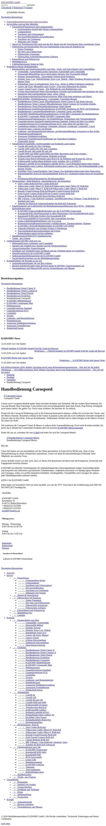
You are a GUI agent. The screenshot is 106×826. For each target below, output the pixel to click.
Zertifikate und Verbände (48, 251)
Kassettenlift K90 (42, 216)
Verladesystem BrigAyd (55, 159)
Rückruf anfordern (48, 266)
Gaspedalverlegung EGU (53, 124)
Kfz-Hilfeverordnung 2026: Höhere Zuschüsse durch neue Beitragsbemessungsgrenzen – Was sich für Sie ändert (50, 367)
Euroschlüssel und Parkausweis (25, 59)
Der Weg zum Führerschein (30, 51)
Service (22, 24)
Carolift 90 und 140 (35, 151)
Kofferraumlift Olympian (42, 156)
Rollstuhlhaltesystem (35, 233)
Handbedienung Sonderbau (58, 109)
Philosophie (32, 243)
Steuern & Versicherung (56, 44)
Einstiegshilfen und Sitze (53, 69)
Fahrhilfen (44, 99)
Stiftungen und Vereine (28, 42)
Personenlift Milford (53, 74)
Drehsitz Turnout (46, 76)
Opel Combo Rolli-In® (38, 183)
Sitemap (5, 548)
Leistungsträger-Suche (40, 29)
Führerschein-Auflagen (38, 56)
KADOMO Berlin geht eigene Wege (17, 358)
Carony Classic (50, 89)
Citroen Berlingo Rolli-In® (41, 196)
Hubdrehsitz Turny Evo (56, 84)
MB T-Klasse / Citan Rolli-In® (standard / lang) (42, 742)
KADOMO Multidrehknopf (58, 114)
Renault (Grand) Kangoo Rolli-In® (48, 191)
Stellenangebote (36, 256)
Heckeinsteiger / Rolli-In (41, 181)
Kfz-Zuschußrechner (36, 37)
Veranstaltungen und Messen (43, 268)
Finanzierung (32, 27)
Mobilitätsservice (19, 61)
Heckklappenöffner (41, 178)
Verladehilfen (43, 144)
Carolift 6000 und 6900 (52, 154)
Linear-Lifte (39, 221)
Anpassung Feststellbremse (47, 139)
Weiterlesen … (69, 351)
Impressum (6, 543)
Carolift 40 (34, 146)
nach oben (5, 823)
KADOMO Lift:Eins (46, 226)
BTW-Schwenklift (46, 218)
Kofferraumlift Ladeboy (49, 161)
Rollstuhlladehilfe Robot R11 (34, 720)
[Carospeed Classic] (13, 396)
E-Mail (36, 432)
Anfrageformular (32, 263)
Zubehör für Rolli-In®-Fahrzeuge (47, 203)
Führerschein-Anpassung (28, 54)
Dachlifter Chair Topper (59, 171)
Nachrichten (35, 258)
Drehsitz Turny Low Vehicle (34, 630)
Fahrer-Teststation (25, 49)
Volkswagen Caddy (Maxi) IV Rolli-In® (53, 186)
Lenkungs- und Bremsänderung (59, 131)
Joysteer (35, 129)
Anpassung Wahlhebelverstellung (32, 136)
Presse (31, 253)
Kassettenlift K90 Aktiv (56, 213)
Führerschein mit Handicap (48, 47)
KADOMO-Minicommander (70, 428)
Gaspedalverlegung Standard (56, 121)
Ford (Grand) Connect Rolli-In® (46, 193)
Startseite (27, 22)
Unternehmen (24, 241)
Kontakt (24, 261)
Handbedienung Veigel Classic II (55, 101)
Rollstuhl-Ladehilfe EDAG (59, 164)
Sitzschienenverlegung (55, 96)
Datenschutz (7, 545)
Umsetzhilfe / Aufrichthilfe (51, 71)
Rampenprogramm (54, 223)
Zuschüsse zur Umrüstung (29, 39)
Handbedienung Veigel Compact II (57, 104)
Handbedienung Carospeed (50, 111)
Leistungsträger (24, 32)
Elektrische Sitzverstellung (41, 94)
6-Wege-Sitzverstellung (61, 91)
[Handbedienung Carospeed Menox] (23, 438)
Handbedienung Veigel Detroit (44, 106)
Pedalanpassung (57, 119)
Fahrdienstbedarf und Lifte (26, 747)
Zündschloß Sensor (26, 141)
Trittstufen (42, 228)
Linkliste (28, 64)
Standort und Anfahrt (39, 246)
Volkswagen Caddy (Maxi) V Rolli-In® (52, 188)
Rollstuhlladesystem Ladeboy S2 (36, 715)
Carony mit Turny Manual (52, 86)
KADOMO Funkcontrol (49, 211)
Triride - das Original (21, 238)
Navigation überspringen (12, 17)
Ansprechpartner (28, 248)
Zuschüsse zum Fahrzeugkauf (31, 34)
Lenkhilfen (56, 126)
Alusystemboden (39, 231)
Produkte (22, 66)
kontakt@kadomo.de (11, 511)
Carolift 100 (37, 149)
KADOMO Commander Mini (44, 116)
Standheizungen (31, 236)
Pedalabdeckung (30, 134)
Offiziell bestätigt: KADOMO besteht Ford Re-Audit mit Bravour (29, 348)
